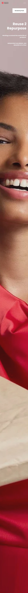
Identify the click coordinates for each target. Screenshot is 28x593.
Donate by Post (19, 10)
